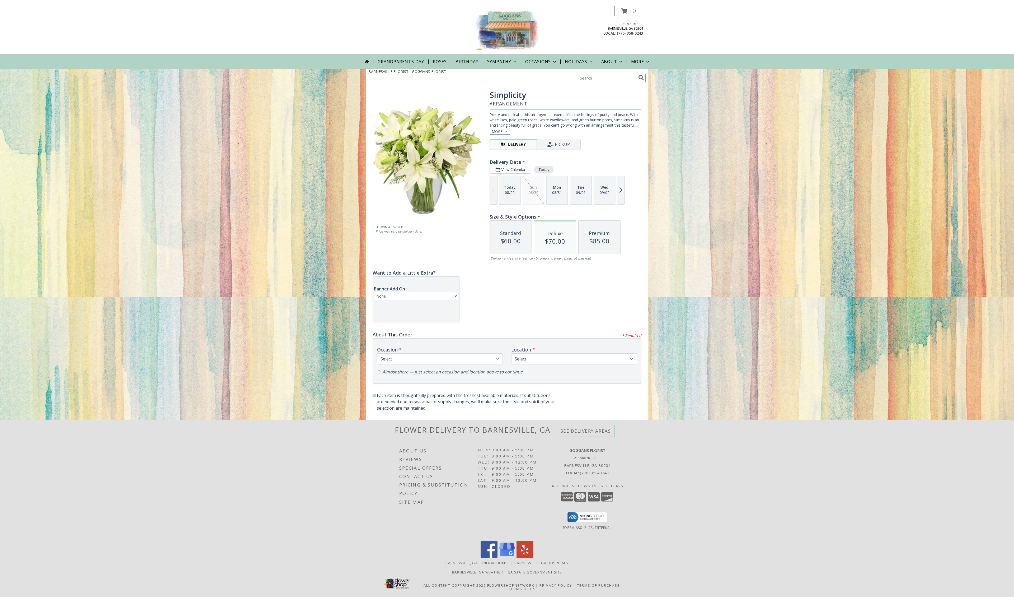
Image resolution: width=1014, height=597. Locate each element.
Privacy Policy (555, 585)
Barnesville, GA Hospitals (541, 563)
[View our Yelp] (525, 556)
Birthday (467, 61)
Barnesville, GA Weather (477, 572)
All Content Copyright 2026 (455, 585)
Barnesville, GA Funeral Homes (477, 563)
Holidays (576, 61)
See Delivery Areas (586, 431)
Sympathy (499, 61)
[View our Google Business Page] (507, 556)
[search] (641, 78)
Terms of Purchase (598, 585)
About (609, 61)
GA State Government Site (535, 572)
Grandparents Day (401, 61)
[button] (628, 11)
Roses (440, 61)
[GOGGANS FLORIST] (507, 30)
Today (543, 169)
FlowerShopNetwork (510, 585)
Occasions (538, 61)
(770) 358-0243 (630, 33)
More (637, 61)
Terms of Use (523, 588)
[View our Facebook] (489, 556)
